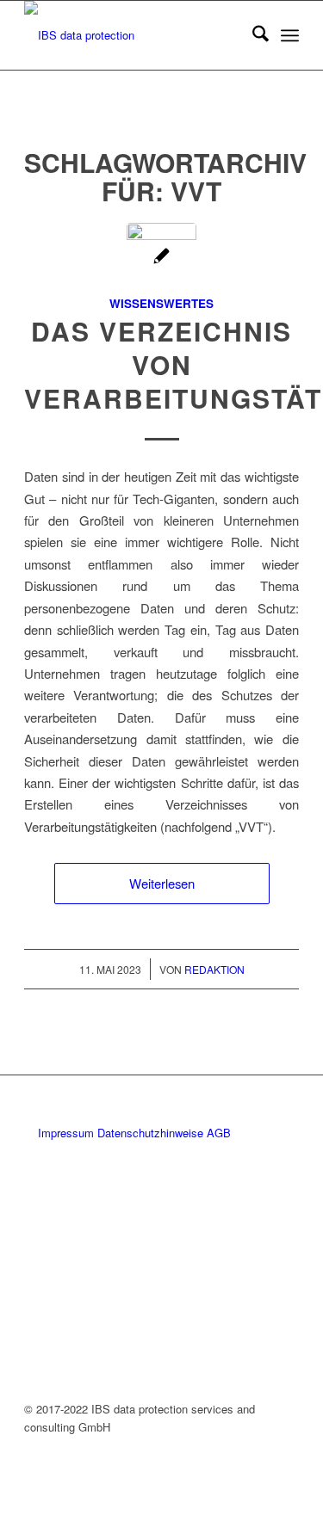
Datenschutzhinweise (150, 1132)
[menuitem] (252, 35)
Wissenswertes (161, 303)
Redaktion (214, 969)
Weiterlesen (162, 883)
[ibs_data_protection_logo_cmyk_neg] (134, 35)
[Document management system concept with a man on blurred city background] (161, 258)
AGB (219, 1132)
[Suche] (252, 35)
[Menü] (290, 35)
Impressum (66, 1132)
